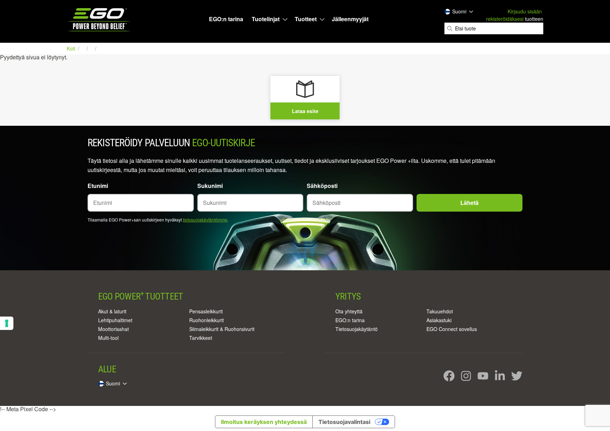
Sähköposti (322, 186)
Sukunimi (210, 186)
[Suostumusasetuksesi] (6, 323)
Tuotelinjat (266, 19)
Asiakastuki (438, 320)
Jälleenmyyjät (350, 19)
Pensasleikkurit (206, 311)
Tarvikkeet (200, 337)
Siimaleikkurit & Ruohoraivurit (222, 328)
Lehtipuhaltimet (115, 320)
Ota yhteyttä (349, 311)
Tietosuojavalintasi (344, 421)
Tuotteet (306, 19)
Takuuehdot (439, 311)
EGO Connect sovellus (451, 328)
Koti (72, 48)
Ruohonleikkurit (206, 320)
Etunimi (98, 186)
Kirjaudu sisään (525, 11)
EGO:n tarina (226, 19)
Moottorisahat (113, 328)
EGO (100, 19)
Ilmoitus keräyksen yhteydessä (264, 421)
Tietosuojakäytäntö (356, 328)
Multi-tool (108, 337)
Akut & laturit (112, 311)
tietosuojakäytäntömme (205, 220)
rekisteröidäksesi (505, 18)
